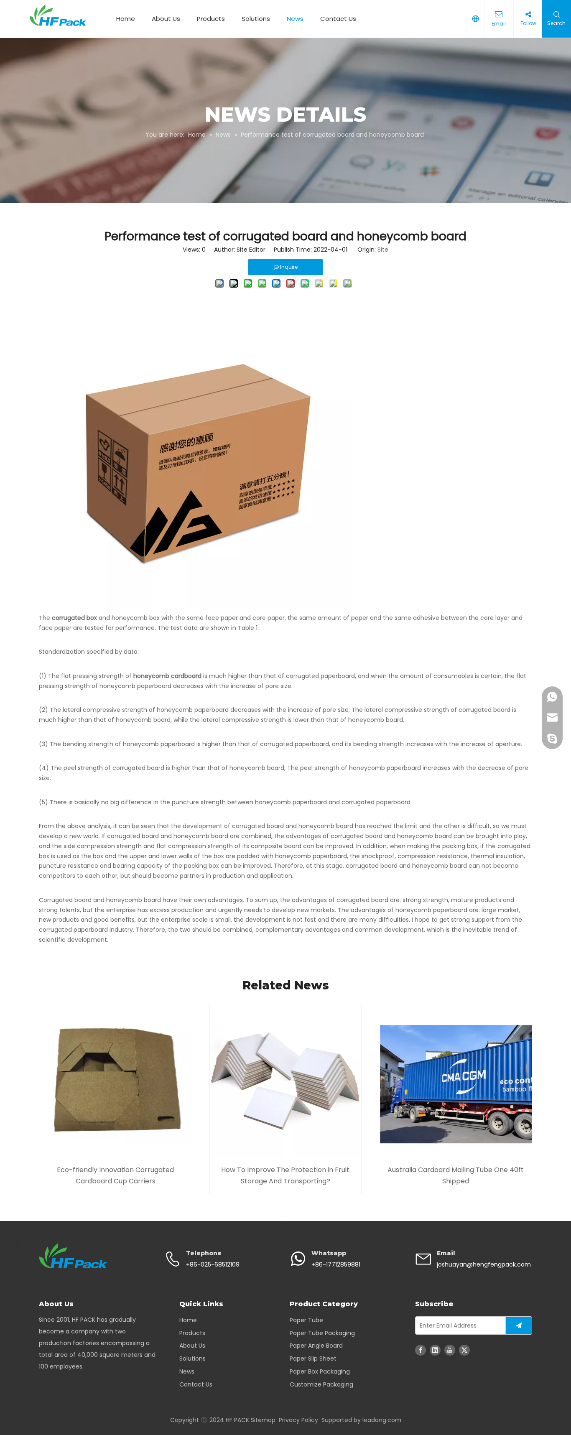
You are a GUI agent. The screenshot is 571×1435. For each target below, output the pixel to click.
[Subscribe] (518, 1325)
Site (382, 249)
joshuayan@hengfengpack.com (484, 1264)
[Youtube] (449, 1350)
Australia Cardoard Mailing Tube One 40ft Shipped (455, 1175)
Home (125, 18)
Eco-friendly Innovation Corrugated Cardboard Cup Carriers (115, 1175)
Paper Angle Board (316, 1345)
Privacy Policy (298, 1420)
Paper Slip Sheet (313, 1358)
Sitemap (263, 1420)
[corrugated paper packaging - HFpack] (73, 1255)
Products (211, 18)
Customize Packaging (321, 1384)
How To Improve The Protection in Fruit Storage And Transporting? (285, 1175)
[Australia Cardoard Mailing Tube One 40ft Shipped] (455, 1081)
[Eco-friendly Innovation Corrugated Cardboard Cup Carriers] (115, 1081)
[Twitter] (464, 1350)
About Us (166, 18)
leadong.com (381, 1420)
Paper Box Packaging (320, 1371)
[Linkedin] (435, 1350)
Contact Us (338, 18)
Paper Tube (306, 1320)
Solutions (256, 18)
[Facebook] (420, 1350)
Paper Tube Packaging (322, 1333)
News (295, 18)
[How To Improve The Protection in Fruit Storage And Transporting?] (285, 1081)
